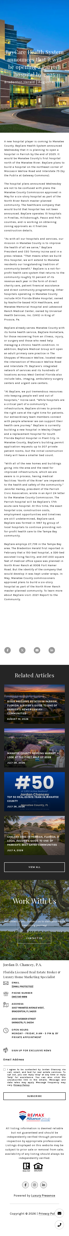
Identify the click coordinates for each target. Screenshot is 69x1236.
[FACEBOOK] (25, 1185)
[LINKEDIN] (43, 1185)
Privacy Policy (21, 1085)
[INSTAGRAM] (34, 1185)
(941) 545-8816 (19, 996)
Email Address (13, 1059)
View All (34, 867)
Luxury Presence (43, 1195)
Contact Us (34, 938)
